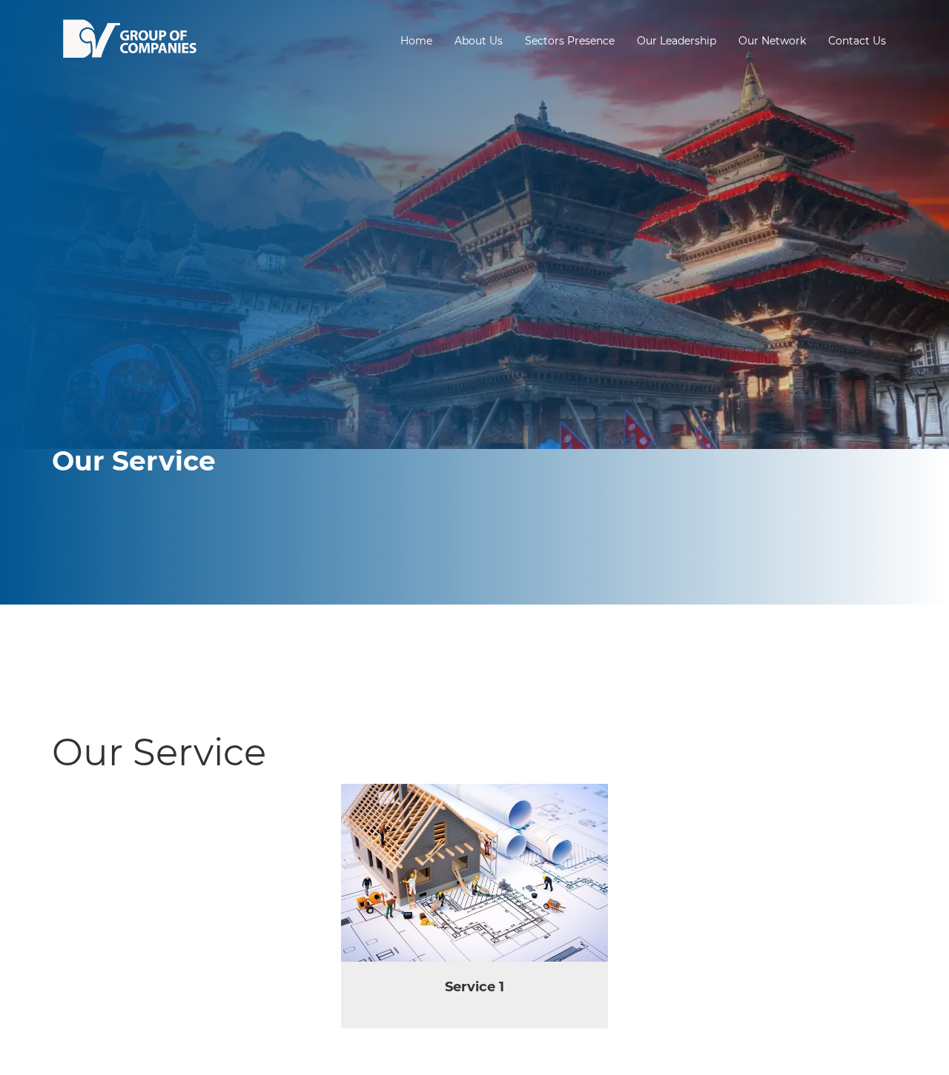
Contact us (857, 40)
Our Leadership (676, 40)
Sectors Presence (570, 40)
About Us (478, 40)
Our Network (772, 40)
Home (416, 40)
